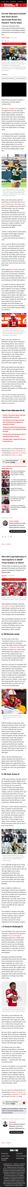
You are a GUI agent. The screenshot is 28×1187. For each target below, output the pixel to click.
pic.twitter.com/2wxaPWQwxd (11, 236)
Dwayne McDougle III (14, 935)
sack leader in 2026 (7, 606)
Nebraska (15, 269)
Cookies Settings (20, 1158)
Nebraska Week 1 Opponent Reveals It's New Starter (14, 440)
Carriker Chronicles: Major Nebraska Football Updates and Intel (14, 416)
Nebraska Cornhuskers (8, 78)
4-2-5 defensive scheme (14, 647)
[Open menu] (2, 5)
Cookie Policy (19, 1153)
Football (8, 544)
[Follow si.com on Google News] (24, 461)
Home (3, 544)
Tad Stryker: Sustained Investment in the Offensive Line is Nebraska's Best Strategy (14, 429)
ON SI (7, 1)
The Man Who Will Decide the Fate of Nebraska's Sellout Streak (14, 435)
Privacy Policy (4, 1153)
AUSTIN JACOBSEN (14, 521)
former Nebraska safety (11, 108)
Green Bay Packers (21, 78)
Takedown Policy (5, 1156)
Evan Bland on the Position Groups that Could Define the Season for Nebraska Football (13, 422)
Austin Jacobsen (6, 37)
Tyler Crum (4, 575)
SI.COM (3, 1)
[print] (11, 537)
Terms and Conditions (21, 1156)
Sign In (25, 5)
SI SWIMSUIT (13, 1)
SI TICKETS (20, 1)
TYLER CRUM (12, 1122)
